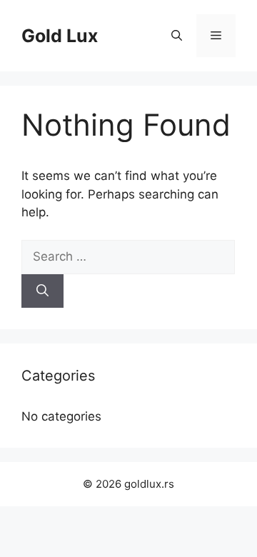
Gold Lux (59, 35)
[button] (176, 35)
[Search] (42, 291)
